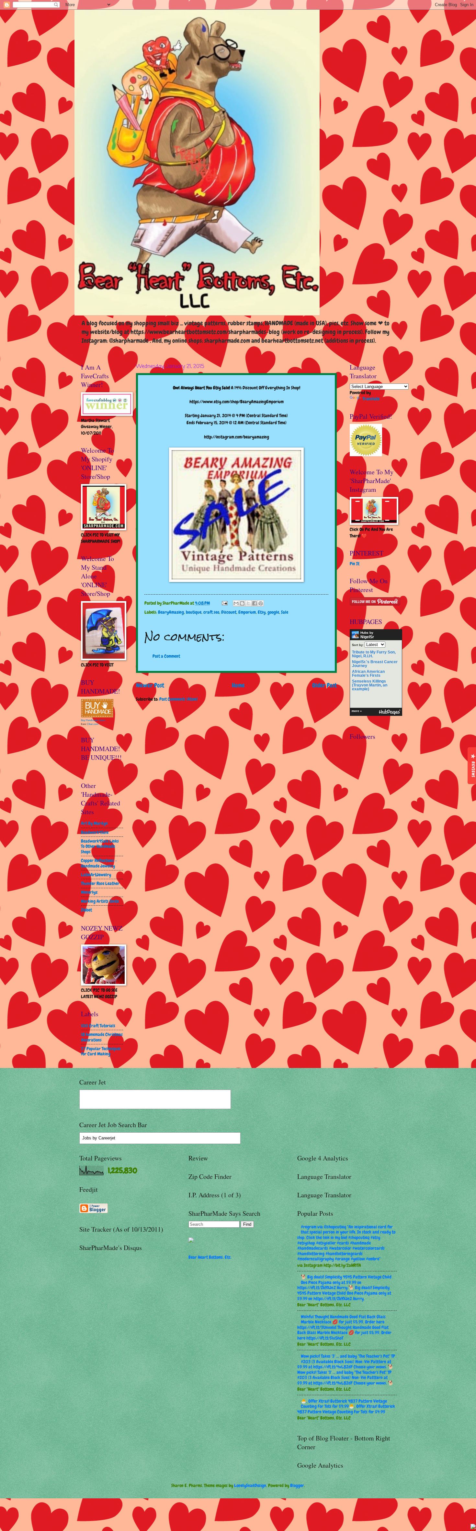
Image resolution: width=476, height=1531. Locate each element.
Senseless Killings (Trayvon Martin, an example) (369, 685)
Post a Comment (166, 656)
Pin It (354, 563)
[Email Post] (224, 603)
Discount (228, 612)
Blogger (297, 1485)
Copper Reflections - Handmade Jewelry (99, 863)
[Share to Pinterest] (260, 603)
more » (357, 711)
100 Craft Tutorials (98, 1026)
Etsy (262, 612)
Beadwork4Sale (94, 832)
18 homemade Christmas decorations (102, 1037)
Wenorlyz (89, 892)
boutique (193, 612)
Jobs (86, 1138)
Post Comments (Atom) (178, 699)
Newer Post (150, 685)
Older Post (324, 685)
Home (238, 685)
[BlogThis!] (242, 603)
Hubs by (367, 635)
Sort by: (358, 644)
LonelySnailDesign (250, 1485)
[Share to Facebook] (254, 603)
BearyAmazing (171, 612)
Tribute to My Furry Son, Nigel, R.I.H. (374, 654)
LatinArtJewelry (96, 875)
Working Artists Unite (100, 901)
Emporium (247, 612)
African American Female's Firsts (368, 673)
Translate (371, 399)
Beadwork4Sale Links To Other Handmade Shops (100, 846)
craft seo (211, 612)
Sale (284, 612)
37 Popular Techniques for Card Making (101, 1051)
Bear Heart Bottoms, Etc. (210, 1257)
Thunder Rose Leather (100, 883)
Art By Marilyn (94, 823)
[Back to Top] (473, 1527)
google (273, 612)
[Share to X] (248, 603)
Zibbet (86, 910)
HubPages (389, 712)
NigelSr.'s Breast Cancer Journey (375, 664)
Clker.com (92, 724)
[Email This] (236, 603)
